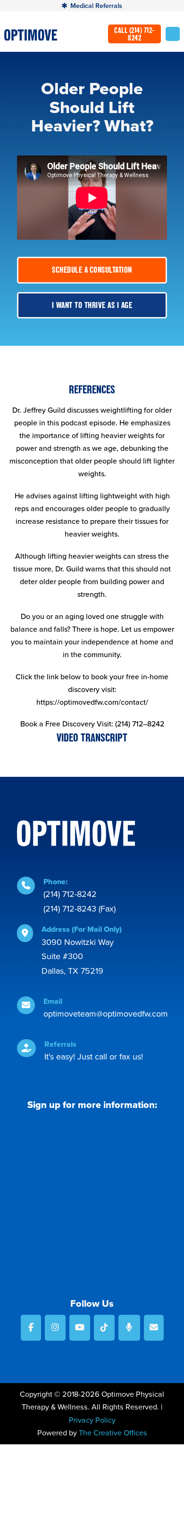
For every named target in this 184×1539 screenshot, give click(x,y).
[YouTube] (79, 1328)
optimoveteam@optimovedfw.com (105, 1013)
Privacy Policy (92, 1420)
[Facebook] (31, 1328)
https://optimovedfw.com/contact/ (92, 702)
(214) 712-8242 (70, 894)
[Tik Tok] (104, 1328)
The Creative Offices (113, 1432)
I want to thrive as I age (92, 305)
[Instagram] (55, 1328)
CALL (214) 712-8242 (134, 34)
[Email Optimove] (154, 1328)
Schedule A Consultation (92, 269)
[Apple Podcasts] (129, 1328)
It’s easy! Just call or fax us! (93, 1056)
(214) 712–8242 (139, 723)
